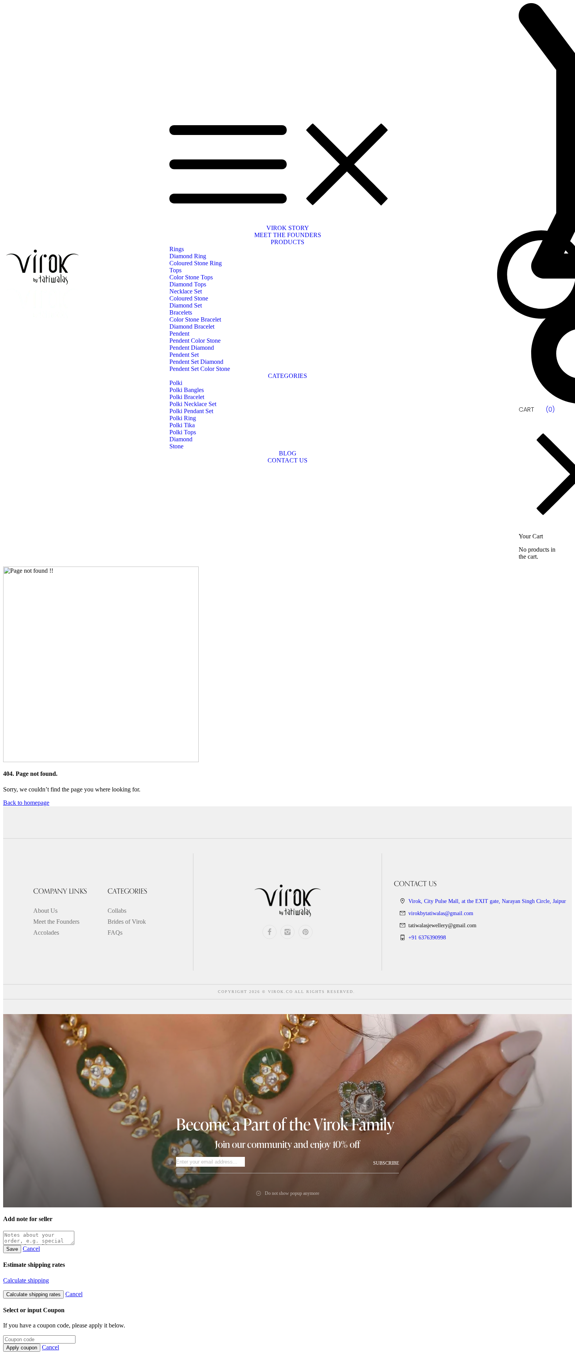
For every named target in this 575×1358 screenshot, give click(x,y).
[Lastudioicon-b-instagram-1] (287, 932)
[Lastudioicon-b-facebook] (269, 932)
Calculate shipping (26, 1280)
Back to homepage (26, 802)
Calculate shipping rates (33, 1294)
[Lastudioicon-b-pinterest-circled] (305, 932)
